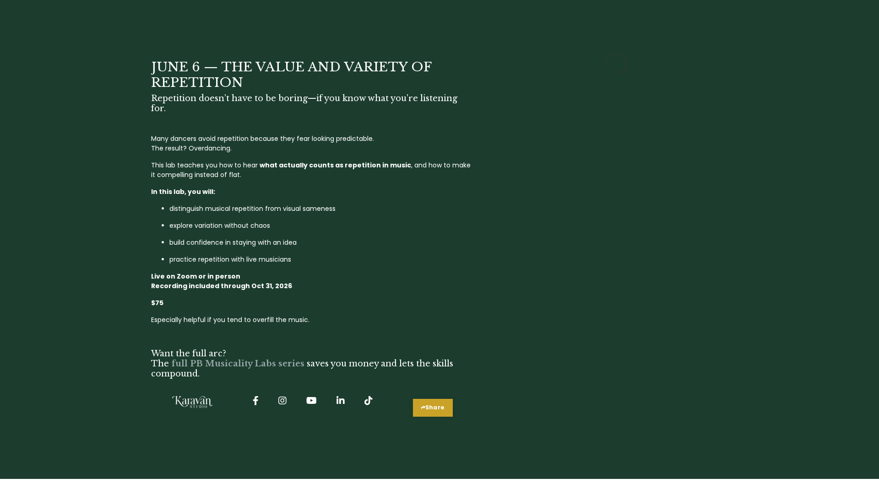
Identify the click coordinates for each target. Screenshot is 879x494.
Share (435, 407)
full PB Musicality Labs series (237, 364)
